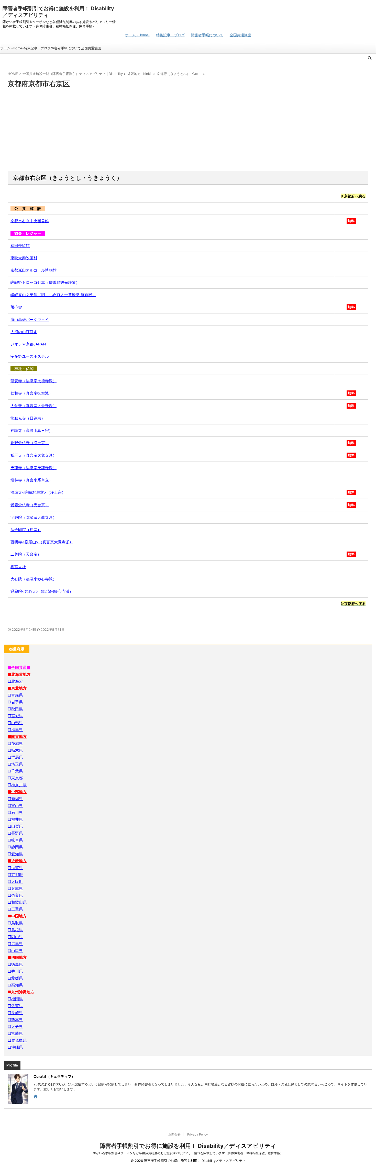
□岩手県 (15, 702)
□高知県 (15, 985)
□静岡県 (15, 847)
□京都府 (15, 874)
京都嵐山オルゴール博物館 (33, 270)
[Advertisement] (188, 130)
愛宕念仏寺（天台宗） (29, 504)
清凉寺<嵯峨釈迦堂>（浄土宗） (37, 492)
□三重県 (15, 909)
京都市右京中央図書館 (29, 220)
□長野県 (15, 833)
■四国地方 (17, 957)
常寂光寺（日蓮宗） (27, 418)
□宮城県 (15, 715)
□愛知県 (15, 853)
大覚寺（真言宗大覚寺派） (33, 405)
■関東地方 (17, 736)
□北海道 (15, 681)
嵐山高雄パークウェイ (29, 319)
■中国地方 (17, 916)
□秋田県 (15, 708)
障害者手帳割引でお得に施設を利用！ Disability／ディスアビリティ (188, 1145)
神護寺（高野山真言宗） (31, 430)
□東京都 (15, 778)
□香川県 (15, 971)
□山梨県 (15, 826)
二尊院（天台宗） (25, 554)
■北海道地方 (19, 674)
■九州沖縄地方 (21, 992)
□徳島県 (15, 964)
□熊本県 (15, 1019)
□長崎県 (15, 1012)
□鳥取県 (15, 922)
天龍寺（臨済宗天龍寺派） (33, 467)
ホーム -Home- (137, 35)
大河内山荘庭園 (23, 331)
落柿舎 (16, 307)
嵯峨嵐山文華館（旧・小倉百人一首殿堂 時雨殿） (53, 294)
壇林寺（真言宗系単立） (31, 480)
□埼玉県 (15, 764)
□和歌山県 (17, 902)
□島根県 (15, 929)
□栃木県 (15, 750)
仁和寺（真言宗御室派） (31, 393)
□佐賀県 (15, 1005)
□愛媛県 (15, 978)
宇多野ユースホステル (29, 356)
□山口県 (15, 950)
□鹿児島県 (17, 1040)
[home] (36, 1097)
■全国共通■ (19, 667)
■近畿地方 (17, 860)
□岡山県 (15, 936)
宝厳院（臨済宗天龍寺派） (33, 517)
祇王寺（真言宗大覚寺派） (33, 455)
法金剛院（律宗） (25, 529)
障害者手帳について (207, 35)
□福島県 (15, 729)
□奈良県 (15, 895)
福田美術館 (20, 245)
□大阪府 (15, 881)
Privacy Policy (197, 1134)
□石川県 (15, 812)
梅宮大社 (18, 566)
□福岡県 (15, 998)
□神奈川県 (17, 784)
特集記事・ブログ (170, 35)
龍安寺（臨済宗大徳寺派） (33, 380)
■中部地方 (17, 791)
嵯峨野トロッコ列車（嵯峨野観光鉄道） (45, 282)
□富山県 (15, 805)
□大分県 (15, 1026)
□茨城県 (15, 743)
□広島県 (15, 943)
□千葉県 (15, 771)
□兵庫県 (15, 888)
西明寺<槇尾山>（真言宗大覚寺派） (41, 542)
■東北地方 (17, 688)
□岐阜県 (15, 840)
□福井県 (15, 819)
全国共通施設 (240, 35)
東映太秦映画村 (23, 257)
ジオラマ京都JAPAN (28, 344)
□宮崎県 (15, 1033)
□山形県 (15, 722)
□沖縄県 (15, 1047)
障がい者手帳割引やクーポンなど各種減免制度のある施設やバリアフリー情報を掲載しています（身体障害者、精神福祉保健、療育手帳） (188, 1153)
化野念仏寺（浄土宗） (29, 442)
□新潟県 (15, 798)
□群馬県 (15, 757)
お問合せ (174, 1134)
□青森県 (15, 695)
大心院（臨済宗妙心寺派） (33, 579)
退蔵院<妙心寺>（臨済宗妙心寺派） (41, 591)
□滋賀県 (15, 867)
